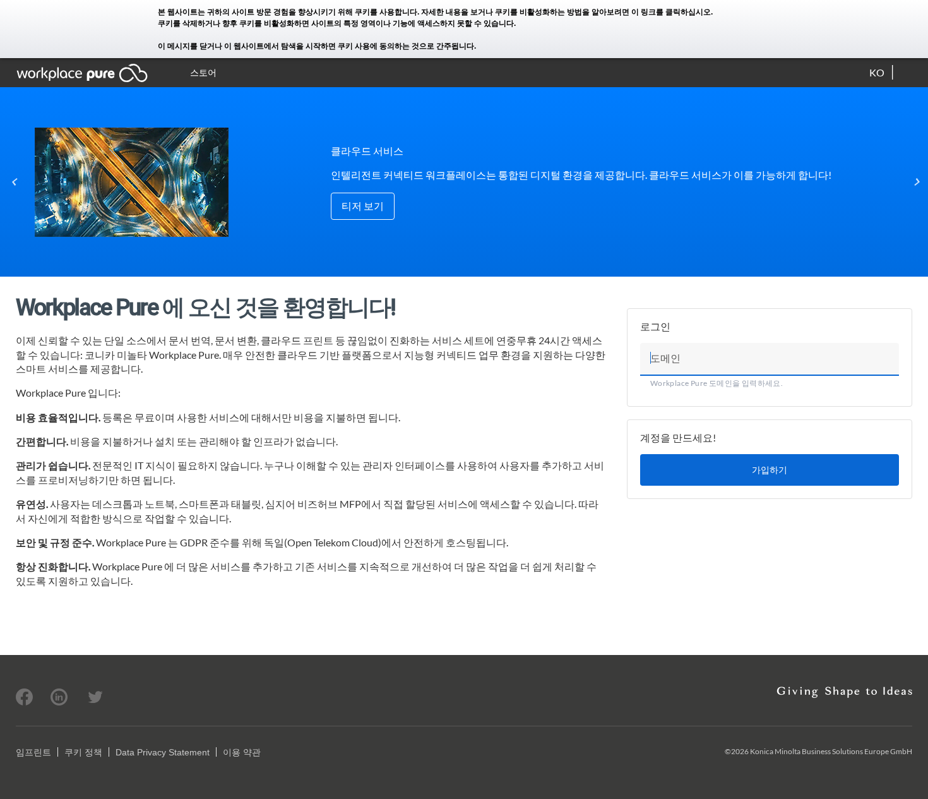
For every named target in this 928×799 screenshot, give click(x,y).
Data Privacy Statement (163, 752)
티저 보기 (363, 206)
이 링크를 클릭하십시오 (671, 12)
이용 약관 (242, 752)
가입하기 (769, 469)
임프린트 (33, 752)
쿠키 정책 (83, 752)
